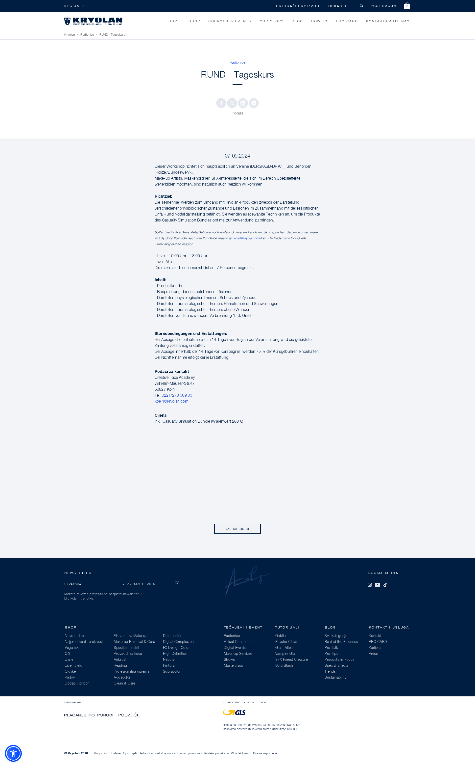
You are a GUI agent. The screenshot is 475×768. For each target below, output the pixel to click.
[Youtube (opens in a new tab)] (377, 585)
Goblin (280, 636)
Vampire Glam (286, 654)
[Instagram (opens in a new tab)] (370, 585)
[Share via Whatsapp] (254, 103)
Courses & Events (229, 21)
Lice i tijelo (73, 665)
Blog (297, 21)
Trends (330, 671)
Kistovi (70, 677)
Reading (120, 665)
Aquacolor (122, 677)
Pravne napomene (265, 753)
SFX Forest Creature (291, 659)
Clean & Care (124, 683)
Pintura (169, 665)
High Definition (175, 654)
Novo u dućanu (77, 636)
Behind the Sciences (341, 642)
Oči (67, 654)
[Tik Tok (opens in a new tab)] (385, 585)
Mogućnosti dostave (107, 753)
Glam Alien (284, 648)
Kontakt (375, 636)
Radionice (87, 34)
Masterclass (233, 665)
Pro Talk (331, 648)
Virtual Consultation (240, 642)
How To (319, 21)
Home (174, 21)
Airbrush (120, 659)
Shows (229, 659)
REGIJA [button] (71, 5)
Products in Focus (340, 659)
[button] (407, 6)
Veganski (72, 648)
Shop (194, 21)
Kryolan (69, 34)
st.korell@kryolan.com (245, 238)
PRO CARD (347, 21)
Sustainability (335, 677)
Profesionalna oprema (131, 671)
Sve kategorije (336, 636)
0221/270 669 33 (177, 396)
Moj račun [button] (383, 5)
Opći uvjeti (130, 753)
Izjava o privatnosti (189, 753)
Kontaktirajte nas (388, 21)
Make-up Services (238, 654)
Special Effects (337, 665)
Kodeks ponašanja (216, 753)
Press (373, 654)
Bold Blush (284, 665)
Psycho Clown (287, 642)
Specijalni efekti (126, 648)
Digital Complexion (178, 642)
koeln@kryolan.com (171, 402)
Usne (69, 659)
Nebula (168, 659)
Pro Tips (331, 654)
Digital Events (235, 648)
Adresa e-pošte (141, 583)
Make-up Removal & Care (134, 642)
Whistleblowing (241, 753)
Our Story (272, 21)
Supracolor (172, 671)
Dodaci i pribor (77, 683)
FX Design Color (176, 648)
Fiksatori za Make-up (130, 636)
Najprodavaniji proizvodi (84, 642)
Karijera (375, 648)
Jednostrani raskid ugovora (157, 753)
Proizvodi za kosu (128, 654)
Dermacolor (172, 636)
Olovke (70, 671)
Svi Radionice (237, 529)
